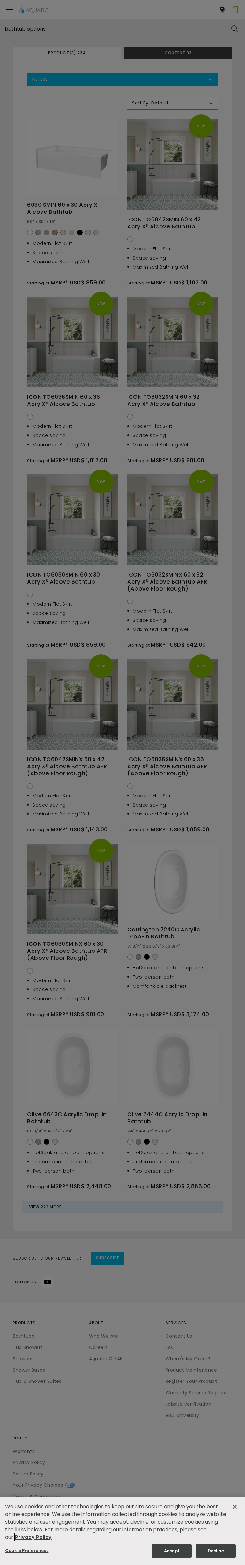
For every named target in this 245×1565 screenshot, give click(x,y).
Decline (216, 1551)
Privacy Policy (33, 1537)
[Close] (235, 1507)
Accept (172, 1551)
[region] (122, 1531)
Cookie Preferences (26, 1550)
